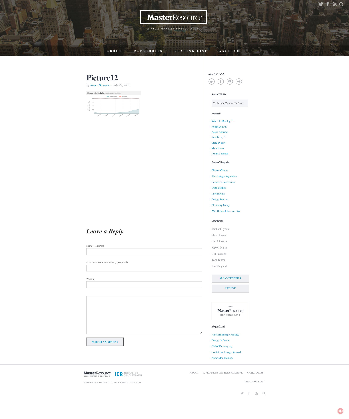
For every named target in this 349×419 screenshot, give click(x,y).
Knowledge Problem (222, 358)
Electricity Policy (221, 205)
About (114, 51)
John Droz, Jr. (219, 137)
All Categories (230, 278)
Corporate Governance (223, 182)
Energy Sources (220, 199)
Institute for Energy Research (227, 352)
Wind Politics (219, 187)
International (218, 193)
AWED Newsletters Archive (226, 211)
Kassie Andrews (220, 132)
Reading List (191, 51)
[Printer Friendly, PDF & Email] (239, 81)
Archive (230, 288)
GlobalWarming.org (222, 346)
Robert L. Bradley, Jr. (223, 121)
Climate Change (220, 170)
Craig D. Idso (219, 142)
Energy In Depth (220, 340)
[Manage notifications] (340, 411)
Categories (148, 51)
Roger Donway (99, 85)
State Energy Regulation (224, 176)
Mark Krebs (218, 148)
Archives (230, 51)
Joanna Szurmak (220, 153)
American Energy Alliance (225, 334)
